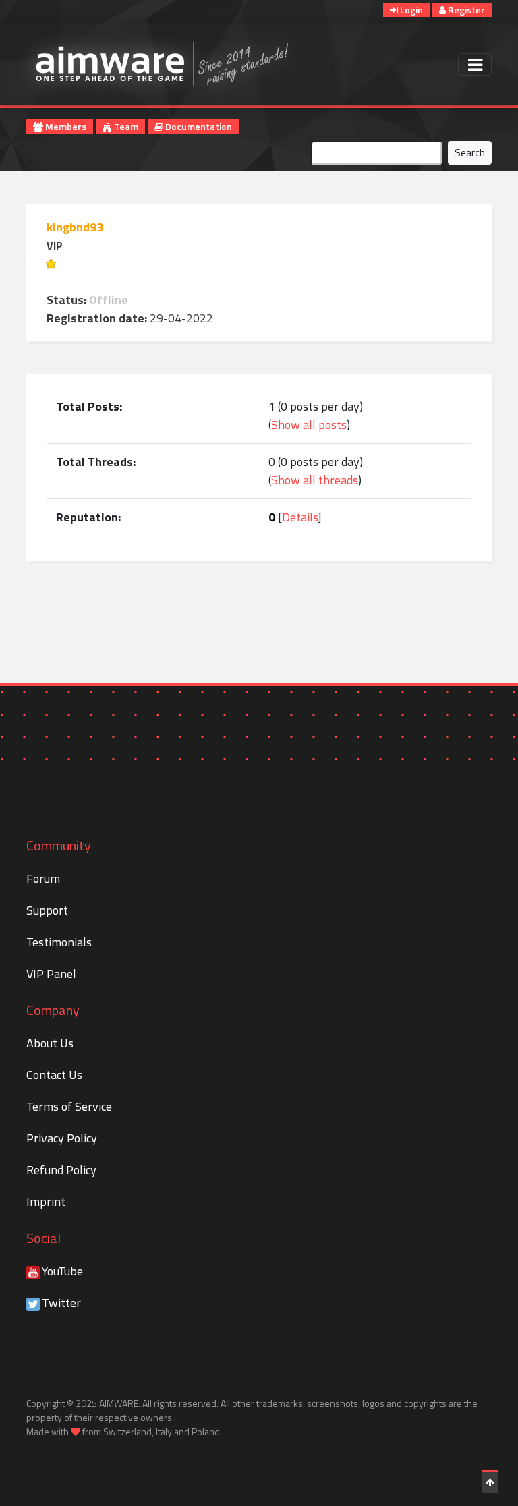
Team (125, 126)
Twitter (61, 1303)
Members (64, 126)
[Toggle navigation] (475, 64)
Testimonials (59, 942)
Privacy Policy (61, 1138)
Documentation (197, 126)
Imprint (45, 1201)
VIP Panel (51, 973)
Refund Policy (61, 1170)
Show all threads (314, 480)
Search (470, 152)
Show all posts (309, 424)
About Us (50, 1043)
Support (47, 910)
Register (465, 10)
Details (300, 517)
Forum (43, 878)
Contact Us (54, 1075)
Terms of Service (69, 1106)
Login (410, 10)
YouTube (62, 1271)
